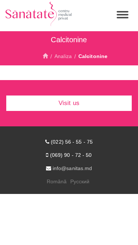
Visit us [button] (69, 103)
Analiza (63, 56)
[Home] (45, 56)
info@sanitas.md (72, 168)
